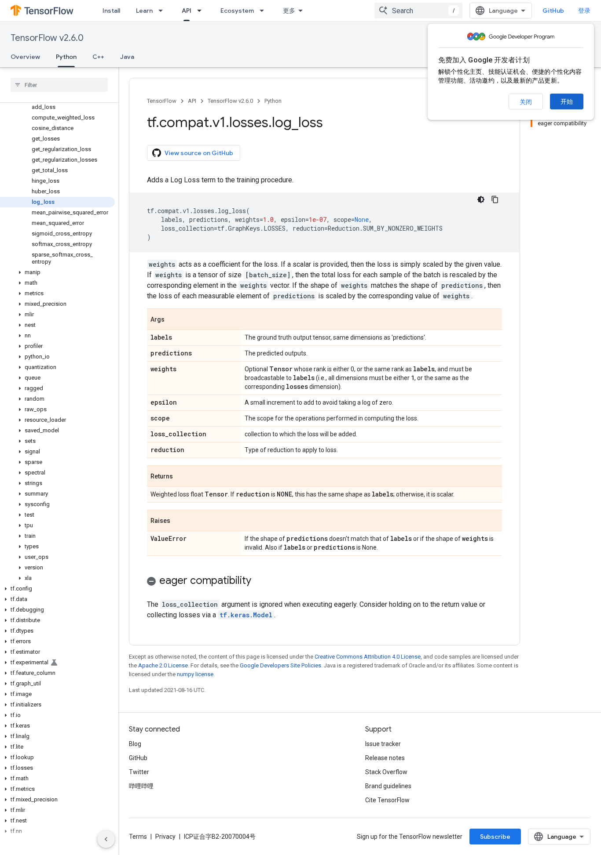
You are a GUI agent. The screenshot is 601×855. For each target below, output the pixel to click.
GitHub (553, 10)
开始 (567, 101)
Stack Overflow (386, 771)
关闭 (526, 102)
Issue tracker (383, 743)
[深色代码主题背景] (481, 199)
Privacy (165, 836)
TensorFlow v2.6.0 (47, 38)
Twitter (139, 771)
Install (111, 10)
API (186, 10)
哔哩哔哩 (141, 786)
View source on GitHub (199, 153)
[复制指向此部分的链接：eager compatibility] (260, 581)
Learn (144, 10)
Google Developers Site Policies (280, 665)
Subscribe (495, 837)
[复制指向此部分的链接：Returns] (182, 476)
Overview (25, 57)
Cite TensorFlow (387, 800)
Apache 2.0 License (163, 665)
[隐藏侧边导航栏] (106, 839)
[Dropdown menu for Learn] (163, 10)
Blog (135, 743)
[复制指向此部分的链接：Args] (173, 320)
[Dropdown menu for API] (202, 10)
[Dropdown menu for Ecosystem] (264, 10)
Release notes (385, 757)
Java (127, 57)
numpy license (195, 674)
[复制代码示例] (495, 199)
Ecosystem (237, 10)
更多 (289, 10)
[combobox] (418, 10)
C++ (98, 57)
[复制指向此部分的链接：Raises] (179, 521)
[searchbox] (59, 85)
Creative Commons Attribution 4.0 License (368, 656)
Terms (138, 836)
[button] (57, 272)
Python (66, 57)
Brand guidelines (388, 786)
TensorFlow (161, 101)
